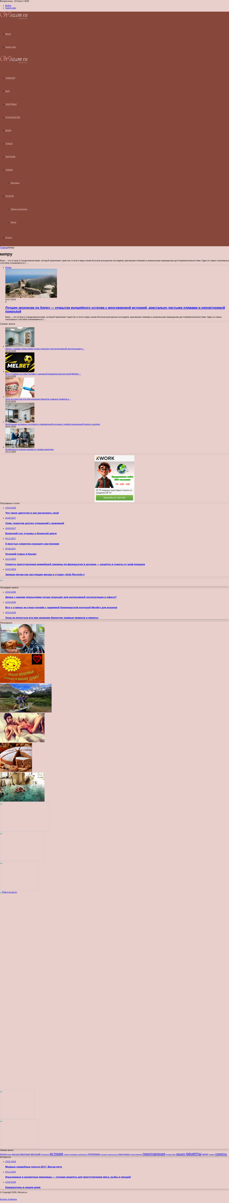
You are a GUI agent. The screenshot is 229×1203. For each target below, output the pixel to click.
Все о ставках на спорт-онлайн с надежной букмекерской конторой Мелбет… (43, 374)
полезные (94, 1154)
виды (9, 1154)
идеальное (45, 1154)
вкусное (16, 1154)
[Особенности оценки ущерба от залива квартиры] (19, 447)
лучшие (66, 1154)
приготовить (124, 1154)
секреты (221, 1154)
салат (205, 1154)
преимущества (112, 1154)
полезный (103, 1154)
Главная (4, 247)
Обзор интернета (19, 209)
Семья (9, 170)
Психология (12, 117)
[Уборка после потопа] (22, 801)
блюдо (3, 1154)
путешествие (171, 1154)
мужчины (73, 1154)
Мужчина (15, 183)
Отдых (9, 144)
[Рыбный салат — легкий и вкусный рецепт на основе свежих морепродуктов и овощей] (24, 830)
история (56, 1154)
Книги (13, 222)
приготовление (136, 1154)
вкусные (25, 1154)
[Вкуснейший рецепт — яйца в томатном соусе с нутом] (19, 1148)
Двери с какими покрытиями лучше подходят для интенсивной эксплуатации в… (45, 349)
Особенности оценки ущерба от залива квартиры (29, 449)
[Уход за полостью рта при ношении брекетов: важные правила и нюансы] (19, 397)
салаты (212, 1154)
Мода (8, 130)
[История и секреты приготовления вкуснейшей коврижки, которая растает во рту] (16, 771)
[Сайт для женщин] (14, 19)
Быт (7, 91)
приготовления (154, 1154)
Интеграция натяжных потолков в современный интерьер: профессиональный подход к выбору (52, 424)
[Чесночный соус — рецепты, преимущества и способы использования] (19, 890)
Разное (9, 196)
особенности (82, 1154)
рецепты (193, 1153)
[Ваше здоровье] (22, 682)
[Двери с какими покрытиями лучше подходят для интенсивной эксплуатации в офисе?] (19, 346)
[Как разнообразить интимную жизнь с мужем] (22, 741)
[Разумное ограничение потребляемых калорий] (22, 652)
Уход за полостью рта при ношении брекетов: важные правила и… (38, 399)
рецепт (181, 1154)
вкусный (35, 1154)
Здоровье (11, 104)
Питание (10, 157)
